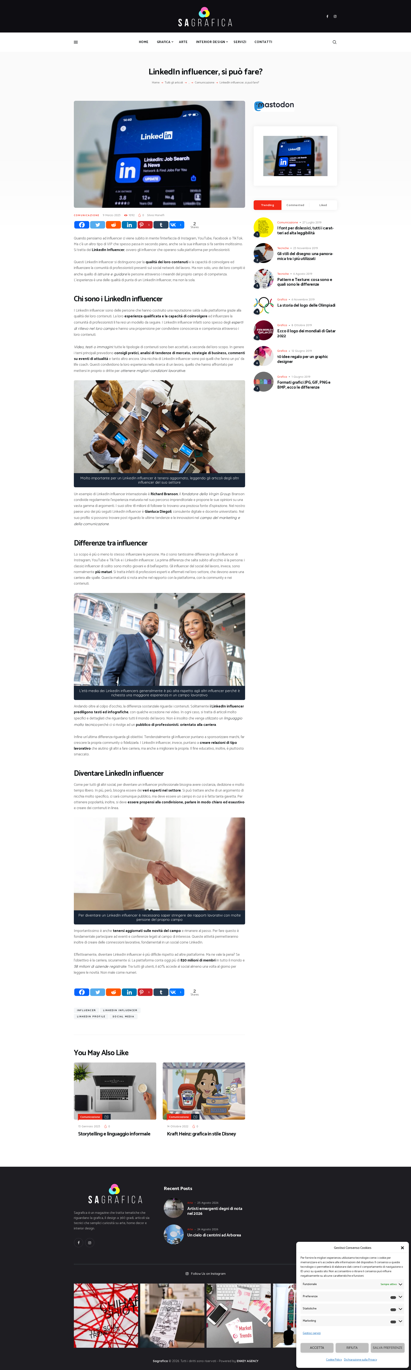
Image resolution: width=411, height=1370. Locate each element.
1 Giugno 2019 (301, 376)
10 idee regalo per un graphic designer (302, 359)
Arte (190, 1202)
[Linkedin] (129, 225)
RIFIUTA (352, 1348)
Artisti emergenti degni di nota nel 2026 (214, 1211)
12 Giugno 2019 (302, 350)
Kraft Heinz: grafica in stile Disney (201, 1134)
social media (123, 1016)
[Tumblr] (160, 225)
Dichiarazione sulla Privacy (360, 1359)
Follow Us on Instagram (208, 1274)
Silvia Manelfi (155, 215)
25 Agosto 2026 (207, 1202)
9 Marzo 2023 (112, 215)
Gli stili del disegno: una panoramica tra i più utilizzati (305, 257)
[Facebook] (81, 225)
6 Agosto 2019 (302, 273)
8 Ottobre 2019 (302, 325)
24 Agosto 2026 (207, 1229)
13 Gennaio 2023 (89, 1126)
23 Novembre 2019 (305, 248)
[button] (402, 1248)
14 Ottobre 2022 (177, 1126)
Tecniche (283, 248)
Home (155, 83)
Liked (323, 205)
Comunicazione (204, 83)
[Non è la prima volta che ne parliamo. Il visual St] (172, 1316)
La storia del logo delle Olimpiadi (306, 305)
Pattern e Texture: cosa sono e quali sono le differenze (304, 282)
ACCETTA (317, 1348)
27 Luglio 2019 (312, 222)
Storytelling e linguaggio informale (114, 1134)
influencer (86, 1010)
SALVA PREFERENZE (387, 1348)
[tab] (267, 205)
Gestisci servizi (312, 1333)
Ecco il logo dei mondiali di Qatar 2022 (306, 334)
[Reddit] (113, 225)
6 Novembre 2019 (303, 299)
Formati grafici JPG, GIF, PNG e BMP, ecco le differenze (304, 385)
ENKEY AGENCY (247, 1361)
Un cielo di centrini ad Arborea (214, 1235)
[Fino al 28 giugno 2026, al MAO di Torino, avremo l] (106, 1316)
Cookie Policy (334, 1359)
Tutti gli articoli (174, 82)
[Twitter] (97, 225)
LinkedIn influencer (120, 1010)
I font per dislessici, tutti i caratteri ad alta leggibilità (305, 231)
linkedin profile (91, 1016)
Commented (295, 205)
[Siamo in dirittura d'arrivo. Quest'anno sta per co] (239, 1316)
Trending (267, 205)
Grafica (282, 299)
